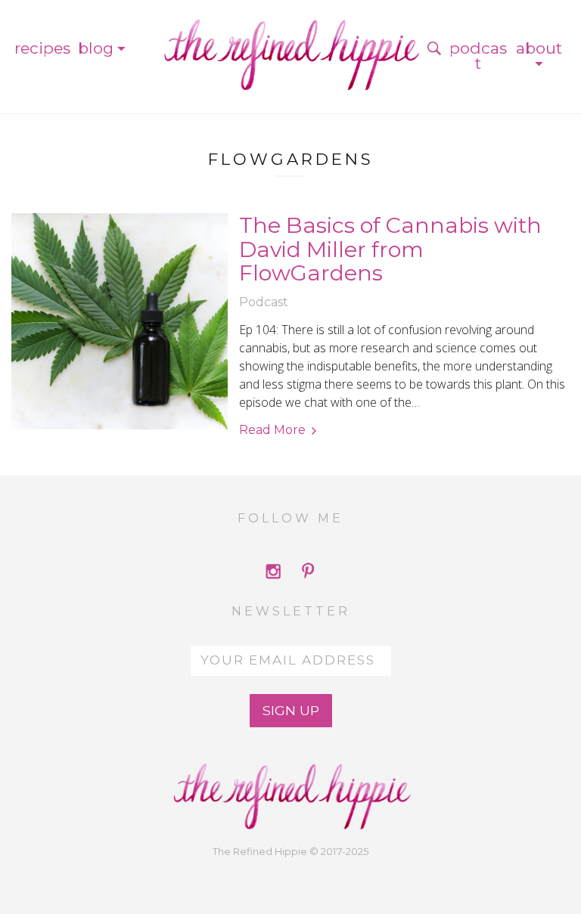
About (539, 48)
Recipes (42, 48)
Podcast (478, 56)
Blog (95, 48)
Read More (272, 430)
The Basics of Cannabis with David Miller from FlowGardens (390, 248)
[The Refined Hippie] (290, 48)
